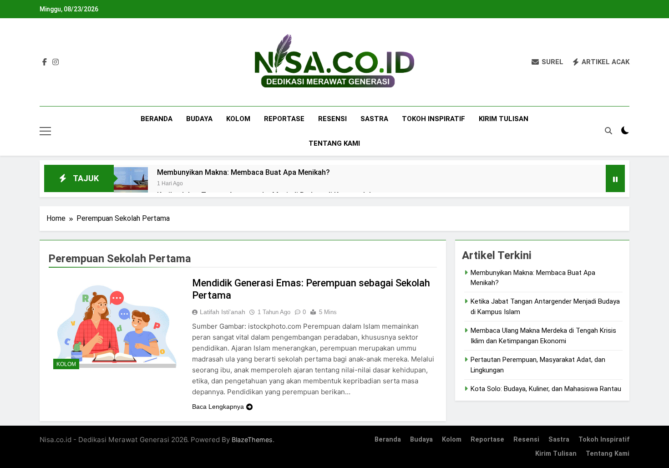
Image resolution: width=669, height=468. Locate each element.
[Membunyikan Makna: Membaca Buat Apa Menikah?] (131, 184)
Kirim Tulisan (503, 119)
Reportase (284, 119)
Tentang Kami (334, 143)
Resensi (332, 119)
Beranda (156, 119)
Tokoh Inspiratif (433, 119)
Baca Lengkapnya (218, 406)
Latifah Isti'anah (222, 311)
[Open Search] (608, 130)
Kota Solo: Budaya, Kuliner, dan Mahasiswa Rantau (546, 389)
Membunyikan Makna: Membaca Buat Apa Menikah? (243, 172)
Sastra (374, 119)
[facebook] (45, 62)
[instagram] (55, 62)
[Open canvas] (45, 131)
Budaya (199, 119)
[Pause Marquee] (615, 178)
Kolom (238, 119)
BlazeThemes (252, 439)
